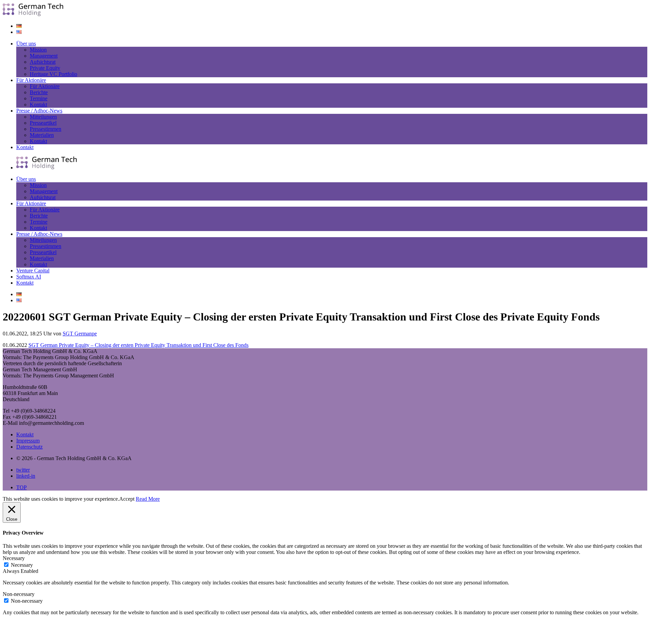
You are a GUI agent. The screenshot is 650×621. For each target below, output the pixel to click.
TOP (21, 487)
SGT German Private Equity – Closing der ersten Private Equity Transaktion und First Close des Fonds (138, 345)
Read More (148, 499)
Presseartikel (43, 123)
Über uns (26, 43)
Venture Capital (32, 270)
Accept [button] (126, 499)
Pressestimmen (45, 129)
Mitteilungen (43, 117)
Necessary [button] (14, 558)
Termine (38, 98)
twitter (23, 470)
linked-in (25, 476)
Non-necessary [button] (19, 594)
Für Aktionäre (31, 80)
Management (44, 56)
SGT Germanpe (80, 333)
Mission (38, 50)
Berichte (39, 92)
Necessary (22, 565)
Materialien (42, 135)
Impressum (28, 440)
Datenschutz (29, 447)
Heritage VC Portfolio (53, 74)
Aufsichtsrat (43, 62)
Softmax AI (28, 277)
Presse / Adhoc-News (39, 110)
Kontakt (38, 104)
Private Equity (45, 68)
